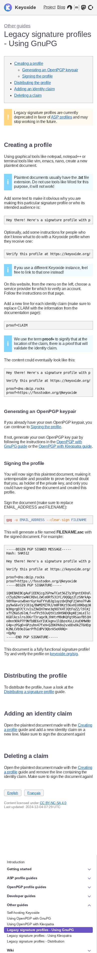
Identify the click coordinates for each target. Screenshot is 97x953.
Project (49, 7)
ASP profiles (61, 117)
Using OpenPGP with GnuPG (29, 918)
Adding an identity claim (34, 89)
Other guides (17, 25)
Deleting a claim (28, 95)
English (12, 793)
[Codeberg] (69, 7)
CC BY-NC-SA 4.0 (53, 803)
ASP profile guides (22, 878)
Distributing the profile (32, 83)
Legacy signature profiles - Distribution (35, 941)
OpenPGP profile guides (26, 887)
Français (33, 793)
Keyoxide (25, 7)
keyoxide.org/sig (64, 654)
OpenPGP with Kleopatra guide (65, 446)
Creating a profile (28, 63)
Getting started (19, 869)
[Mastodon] (83, 7)
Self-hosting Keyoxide (23, 913)
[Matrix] (76, 7)
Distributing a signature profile (29, 692)
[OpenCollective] (90, 7)
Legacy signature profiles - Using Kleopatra (39, 936)
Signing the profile (37, 76)
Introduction (16, 862)
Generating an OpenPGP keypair (50, 70)
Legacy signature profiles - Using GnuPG (40, 930)
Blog (61, 7)
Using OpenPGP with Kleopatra (30, 924)
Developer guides (21, 896)
